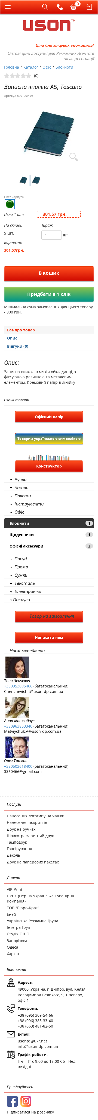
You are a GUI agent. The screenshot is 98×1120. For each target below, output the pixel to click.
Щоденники (50, 534)
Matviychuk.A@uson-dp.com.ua (33, 731)
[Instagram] (25, 1101)
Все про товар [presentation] (21, 329)
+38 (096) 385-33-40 (35, 1020)
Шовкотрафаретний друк (30, 835)
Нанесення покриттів (27, 822)
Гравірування (19, 848)
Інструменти (29, 504)
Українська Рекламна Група (32, 920)
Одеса (12, 947)
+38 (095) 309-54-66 (35, 1015)
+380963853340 (18, 726)
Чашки (21, 488)
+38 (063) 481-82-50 (35, 1026)
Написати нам (49, 637)
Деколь (13, 855)
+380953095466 (18, 686)
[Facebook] (12, 1101)
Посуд (20, 559)
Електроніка (27, 591)
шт (65, 234)
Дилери (13, 878)
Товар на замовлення (51, 616)
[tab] (49, 330)
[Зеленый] (10, 204)
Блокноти (50, 523)
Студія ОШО (18, 933)
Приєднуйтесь (20, 1087)
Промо (21, 567)
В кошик (49, 273)
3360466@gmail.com (23, 771)
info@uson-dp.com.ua (38, 1046)
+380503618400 (18, 766)
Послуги (21, 600)
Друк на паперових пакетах (33, 862)
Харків (13, 953)
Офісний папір (49, 416)
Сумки (20, 575)
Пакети (22, 496)
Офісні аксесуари (50, 546)
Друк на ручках (21, 829)
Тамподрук (17, 842)
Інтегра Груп (18, 927)
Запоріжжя (17, 940)
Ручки (20, 479)
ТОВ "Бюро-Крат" (23, 907)
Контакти (16, 969)
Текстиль (24, 583)
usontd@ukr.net (32, 1041)
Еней (11, 914)
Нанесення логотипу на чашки (36, 815)
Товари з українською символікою (49, 438)
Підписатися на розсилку (30, 1112)
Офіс (19, 512)
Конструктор (49, 466)
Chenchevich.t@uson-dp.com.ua (33, 691)
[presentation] (49, 338)
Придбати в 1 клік (49, 294)
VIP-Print (14, 889)
